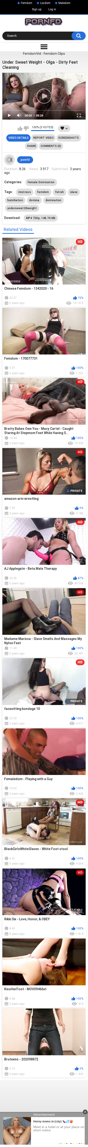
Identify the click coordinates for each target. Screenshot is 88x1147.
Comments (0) (51, 146)
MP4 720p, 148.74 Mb (41, 218)
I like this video (20, 128)
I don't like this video (26, 128)
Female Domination (41, 182)
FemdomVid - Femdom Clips (44, 53)
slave (74, 192)
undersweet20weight (22, 208)
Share (31, 146)
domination (53, 200)
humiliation (15, 200)
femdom (43, 192)
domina (34, 200)
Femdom (26, 3)
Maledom (64, 3)
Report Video (43, 137)
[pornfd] (9, 159)
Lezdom (45, 3)
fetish (59, 192)
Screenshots (68, 137)
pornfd (25, 159)
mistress (24, 192)
